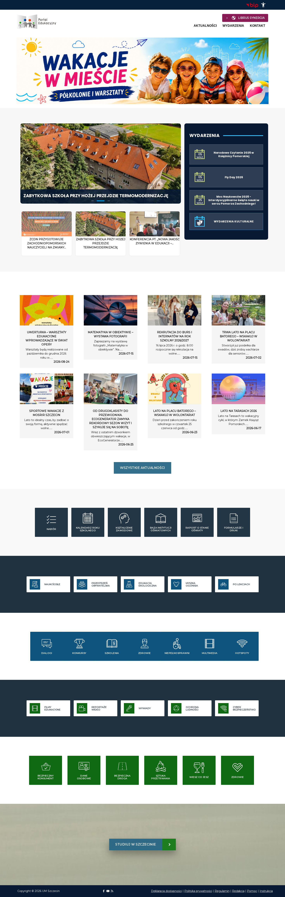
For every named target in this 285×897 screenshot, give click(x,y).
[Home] (38, 22)
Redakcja (238, 891)
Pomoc (252, 891)
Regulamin (222, 891)
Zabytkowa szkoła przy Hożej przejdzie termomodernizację (95, 196)
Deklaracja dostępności (166, 891)
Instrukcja (266, 891)
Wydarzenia (233, 25)
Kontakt (257, 25)
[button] (263, 5)
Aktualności (205, 25)
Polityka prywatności (198, 891)
